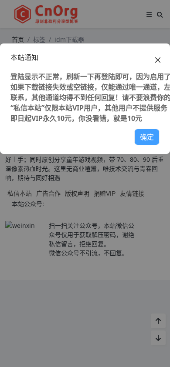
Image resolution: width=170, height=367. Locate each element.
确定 (147, 137)
